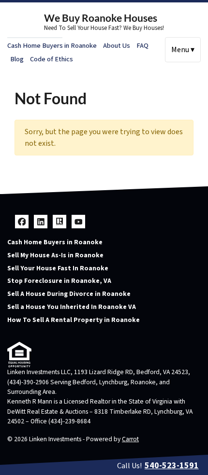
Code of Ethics (51, 59)
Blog (17, 59)
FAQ (142, 46)
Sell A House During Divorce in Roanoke (69, 293)
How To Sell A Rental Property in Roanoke (73, 319)
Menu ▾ (182, 49)
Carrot (130, 439)
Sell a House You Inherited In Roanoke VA (71, 306)
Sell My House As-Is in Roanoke (55, 255)
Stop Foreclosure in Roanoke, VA (59, 280)
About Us (116, 46)
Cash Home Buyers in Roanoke (52, 46)
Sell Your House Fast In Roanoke (57, 268)
